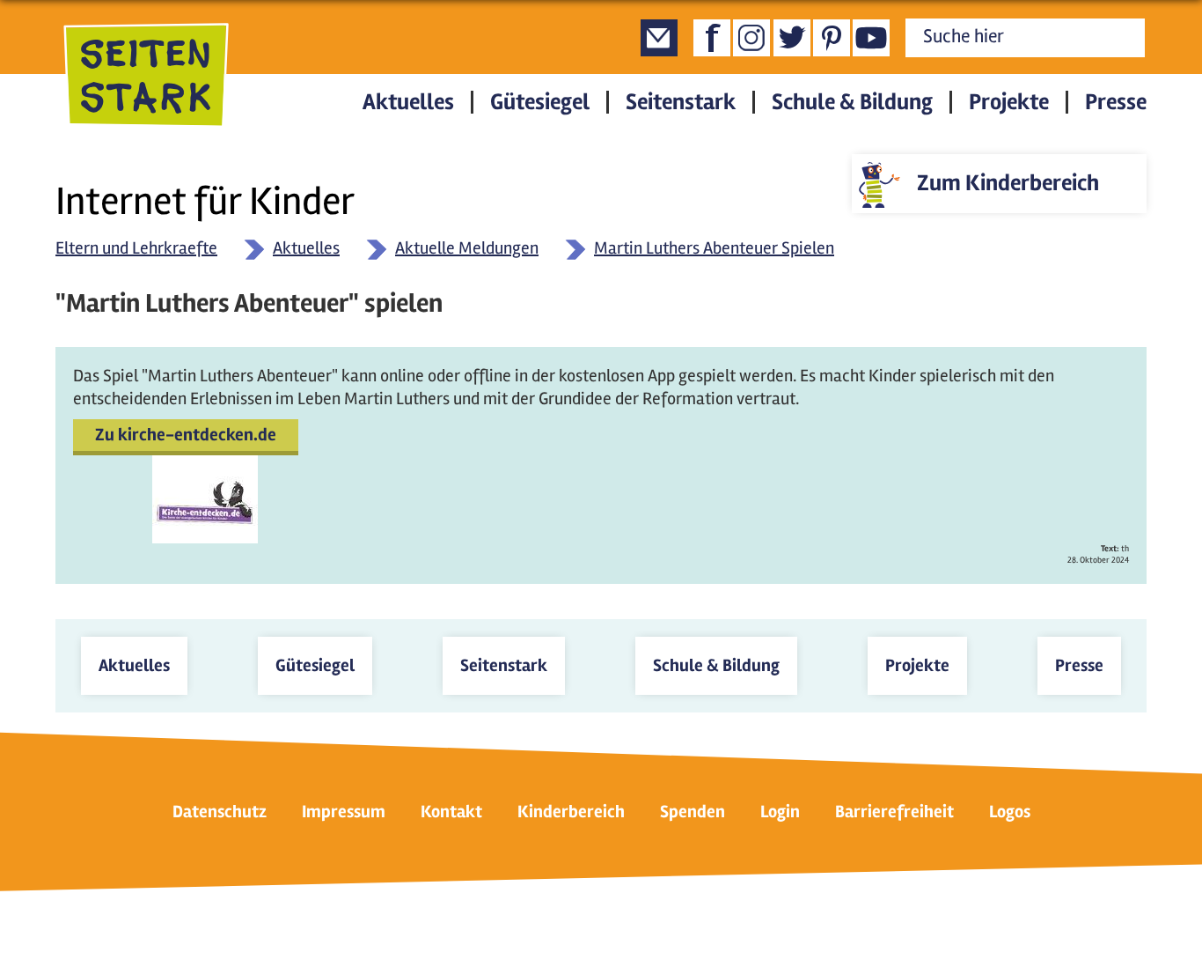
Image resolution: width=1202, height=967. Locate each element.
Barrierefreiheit (894, 812)
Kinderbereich (571, 812)
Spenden (692, 812)
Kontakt (451, 812)
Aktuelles (408, 102)
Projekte (1009, 102)
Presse (1116, 102)
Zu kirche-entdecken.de (185, 435)
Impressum (343, 812)
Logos (1009, 812)
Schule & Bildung (852, 102)
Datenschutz (219, 812)
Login (780, 812)
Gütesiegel (540, 102)
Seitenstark (681, 102)
